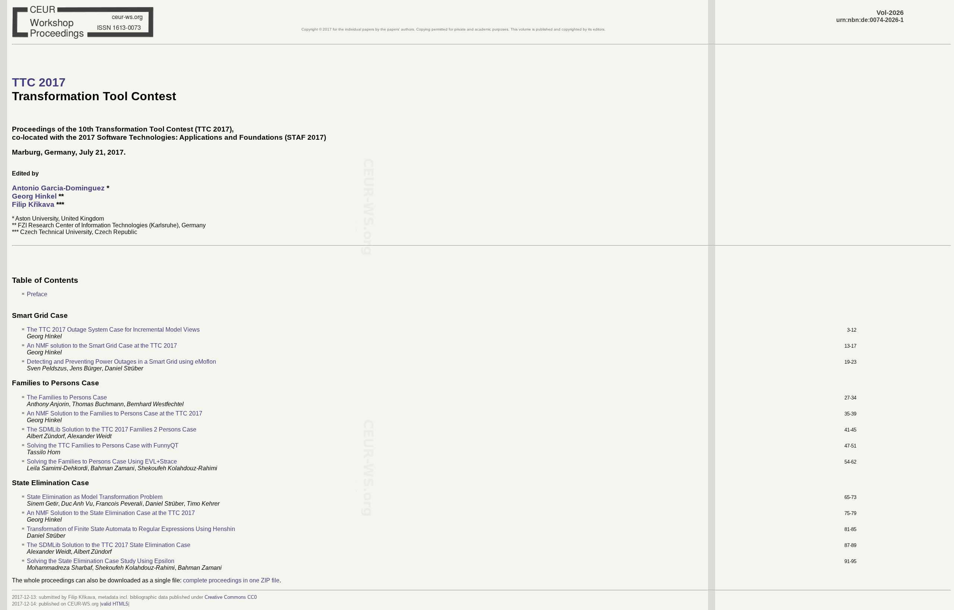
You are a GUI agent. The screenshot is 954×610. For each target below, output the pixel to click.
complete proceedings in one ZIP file (231, 580)
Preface (37, 294)
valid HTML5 (114, 604)
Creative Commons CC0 (231, 597)
